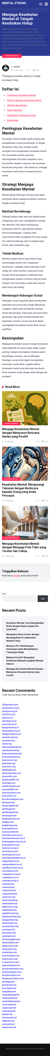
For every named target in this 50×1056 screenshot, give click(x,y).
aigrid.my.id (7, 717)
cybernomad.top (10, 900)
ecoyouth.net (8, 1024)
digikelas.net (8, 1021)
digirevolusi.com (10, 946)
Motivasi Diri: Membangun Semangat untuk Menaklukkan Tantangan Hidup (22, 649)
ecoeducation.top (10, 926)
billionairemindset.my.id (13, 838)
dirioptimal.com (9, 949)
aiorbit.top (7, 743)
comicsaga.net (9, 1004)
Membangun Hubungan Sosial (21, 115)
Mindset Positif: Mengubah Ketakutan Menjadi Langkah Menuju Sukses (24, 660)
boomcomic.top (9, 760)
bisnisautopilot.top (11, 757)
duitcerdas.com (9, 952)
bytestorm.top (9, 766)
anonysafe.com (9, 776)
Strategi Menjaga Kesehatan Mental (24, 100)
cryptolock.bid (9, 890)
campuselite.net (10, 998)
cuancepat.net (8, 1011)
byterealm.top (8, 763)
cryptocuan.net (9, 1007)
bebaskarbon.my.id (11, 730)
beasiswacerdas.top (12, 753)
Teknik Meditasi (14, 110)
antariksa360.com (10, 779)
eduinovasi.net (9, 1027)
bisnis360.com (9, 796)
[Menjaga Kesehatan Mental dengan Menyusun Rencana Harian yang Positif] (25, 408)
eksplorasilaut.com (11, 975)
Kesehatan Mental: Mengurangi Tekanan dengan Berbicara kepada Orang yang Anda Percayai (23, 490)
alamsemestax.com (11, 773)
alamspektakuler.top (12, 747)
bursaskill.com (9, 932)
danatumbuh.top (9, 903)
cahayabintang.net (10, 994)
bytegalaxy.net (9, 991)
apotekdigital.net (10, 812)
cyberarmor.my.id (10, 880)
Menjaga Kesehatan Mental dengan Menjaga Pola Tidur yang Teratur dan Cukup (24, 547)
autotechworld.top (10, 750)
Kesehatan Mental (12, 56)
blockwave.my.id (10, 851)
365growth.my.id (10, 704)
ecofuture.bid (8, 929)
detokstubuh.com (10, 942)
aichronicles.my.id (10, 708)
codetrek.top (8, 884)
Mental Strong (14, 3)
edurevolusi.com (10, 959)
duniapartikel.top (10, 920)
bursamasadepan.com (12, 799)
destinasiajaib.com (11, 939)
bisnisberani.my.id (10, 845)
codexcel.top (8, 887)
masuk (16, 575)
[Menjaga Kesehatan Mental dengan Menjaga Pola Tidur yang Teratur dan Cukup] (25, 523)
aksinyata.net (8, 802)
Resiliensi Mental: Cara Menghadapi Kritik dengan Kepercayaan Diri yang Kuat (25, 626)
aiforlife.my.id (8, 714)
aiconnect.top (8, 740)
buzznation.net (9, 988)
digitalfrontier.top (10, 913)
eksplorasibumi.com (12, 972)
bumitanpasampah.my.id (13, 857)
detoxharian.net (9, 1017)
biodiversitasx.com (11, 792)
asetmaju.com (8, 783)
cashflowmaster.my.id (12, 867)
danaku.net (7, 1014)
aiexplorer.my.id (9, 711)
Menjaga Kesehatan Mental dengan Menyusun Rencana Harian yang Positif (20, 432)
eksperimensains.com (12, 968)
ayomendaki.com (10, 789)
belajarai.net (8, 822)
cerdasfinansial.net (11, 1001)
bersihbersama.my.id (12, 835)
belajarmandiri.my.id (11, 734)
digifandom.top (9, 910)
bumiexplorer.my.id (11, 854)
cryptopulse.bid (9, 893)
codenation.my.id (10, 877)
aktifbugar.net (8, 809)
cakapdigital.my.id (10, 861)
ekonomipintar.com (11, 965)
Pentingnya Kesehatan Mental (21, 95)
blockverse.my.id (10, 848)
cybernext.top (8, 897)
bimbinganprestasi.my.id (14, 841)
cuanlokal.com (9, 936)
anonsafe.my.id (9, 724)
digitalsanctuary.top (11, 916)
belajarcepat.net (9, 825)
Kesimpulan (12, 120)
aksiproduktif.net (10, 805)
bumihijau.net (8, 981)
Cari (4, 593)
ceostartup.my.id (10, 871)
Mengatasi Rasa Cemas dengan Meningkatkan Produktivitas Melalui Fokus (22, 637)
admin (17, 66)
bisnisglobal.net (10, 828)
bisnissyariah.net (10, 831)
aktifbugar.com (9, 770)
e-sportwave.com (10, 962)
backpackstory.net (11, 818)
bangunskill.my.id (10, 727)
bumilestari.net (9, 985)
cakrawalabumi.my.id (12, 864)
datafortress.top (10, 906)
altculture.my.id (9, 721)
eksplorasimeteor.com (13, 978)
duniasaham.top (9, 923)
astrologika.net (9, 815)
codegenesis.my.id (11, 874)
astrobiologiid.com (11, 786)
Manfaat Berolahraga (17, 105)
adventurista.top (10, 737)
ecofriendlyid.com (10, 955)
